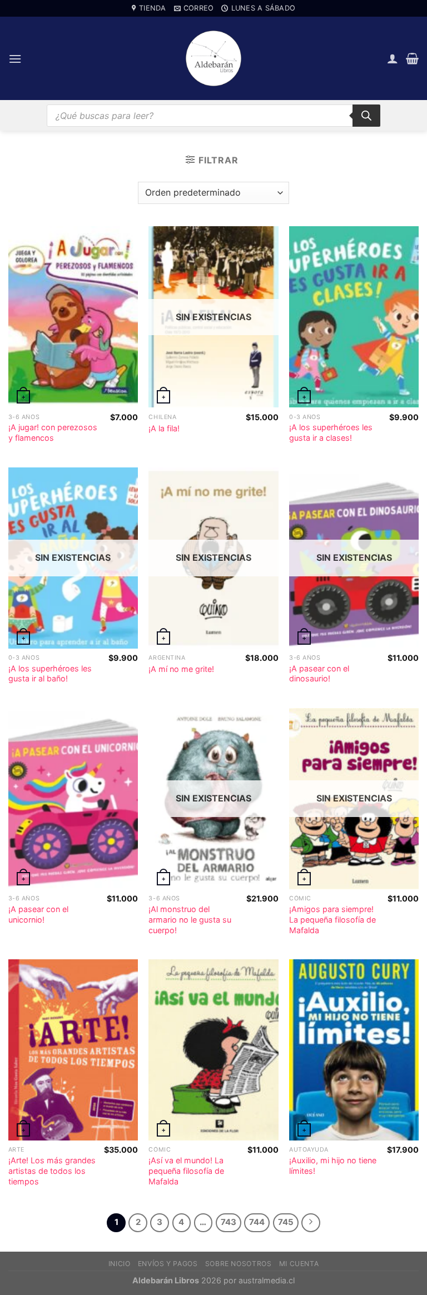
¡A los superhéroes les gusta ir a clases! (331, 432)
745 (286, 1222)
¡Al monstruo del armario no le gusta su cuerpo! (189, 919)
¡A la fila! (164, 428)
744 (257, 1222)
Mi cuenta (299, 1263)
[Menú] (15, 58)
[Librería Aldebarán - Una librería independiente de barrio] (213, 58)
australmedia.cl (267, 1280)
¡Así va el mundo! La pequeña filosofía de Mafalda (186, 1170)
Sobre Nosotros (238, 1263)
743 (228, 1222)
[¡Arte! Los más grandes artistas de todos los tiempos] (73, 1049)
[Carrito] (412, 58)
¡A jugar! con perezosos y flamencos (52, 432)
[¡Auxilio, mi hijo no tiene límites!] (354, 1049)
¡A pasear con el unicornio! (38, 914)
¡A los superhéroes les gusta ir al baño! (50, 674)
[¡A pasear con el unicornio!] (73, 798)
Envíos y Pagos (168, 1263)
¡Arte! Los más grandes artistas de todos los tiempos (52, 1170)
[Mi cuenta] (392, 58)
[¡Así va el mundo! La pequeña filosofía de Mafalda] (213, 1049)
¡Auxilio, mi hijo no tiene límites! (332, 1165)
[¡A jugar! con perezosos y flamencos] (73, 316)
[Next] (310, 1222)
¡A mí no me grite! (181, 669)
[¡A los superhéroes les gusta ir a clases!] (354, 316)
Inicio (119, 1263)
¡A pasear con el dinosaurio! (319, 674)
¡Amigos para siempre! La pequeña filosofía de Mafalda (332, 919)
